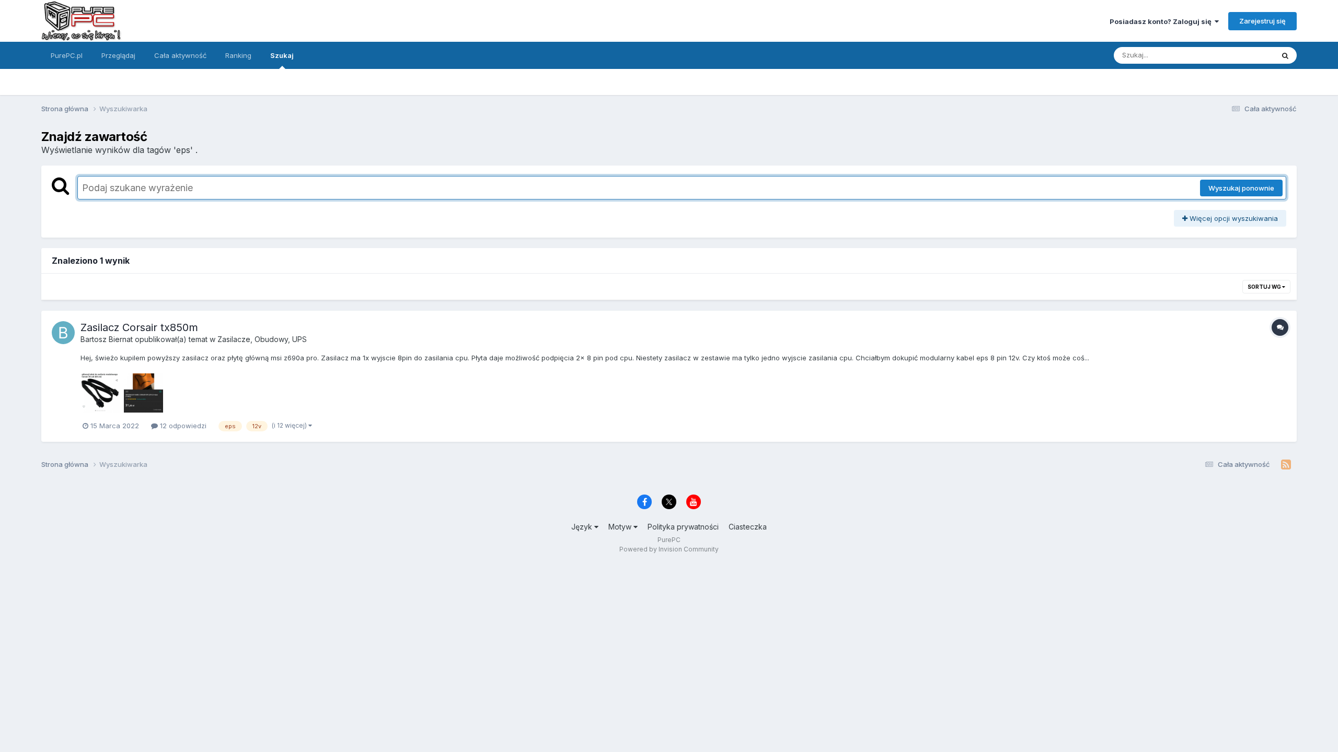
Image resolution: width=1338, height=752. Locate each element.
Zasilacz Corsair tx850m (139, 327)
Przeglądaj (118, 55)
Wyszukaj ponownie (1241, 188)
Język (582, 526)
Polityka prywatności (683, 526)
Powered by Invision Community (669, 549)
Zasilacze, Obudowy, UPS (262, 339)
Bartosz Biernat (106, 339)
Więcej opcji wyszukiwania (1232, 218)
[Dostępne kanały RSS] (1286, 464)
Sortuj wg (1265, 287)
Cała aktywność (180, 55)
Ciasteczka (748, 526)
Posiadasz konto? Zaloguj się (1162, 21)
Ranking (238, 55)
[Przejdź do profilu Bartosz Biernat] (63, 332)
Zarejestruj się (1262, 21)
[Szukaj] (1285, 55)
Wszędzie (1244, 55)
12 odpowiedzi (182, 425)
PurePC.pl (67, 55)
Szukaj (282, 55)
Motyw (620, 526)
